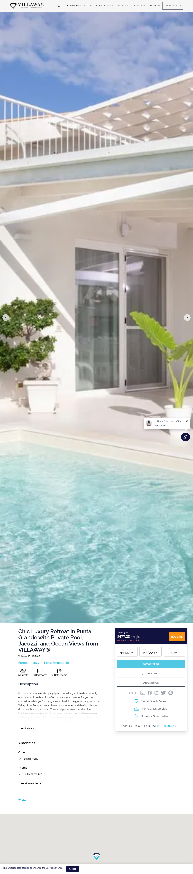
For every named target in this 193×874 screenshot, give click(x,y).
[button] (5, 317)
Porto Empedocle (56, 663)
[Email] (142, 692)
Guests (171, 649)
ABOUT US (155, 6)
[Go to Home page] (27, 6)
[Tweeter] (163, 692)
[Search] (59, 6)
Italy (36, 663)
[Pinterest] (170, 692)
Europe (23, 663)
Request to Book (151, 664)
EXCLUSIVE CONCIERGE (101, 6)
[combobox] (174, 653)
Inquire (177, 636)
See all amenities (29, 783)
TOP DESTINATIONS (76, 6)
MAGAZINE (123, 6)
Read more (26, 728)
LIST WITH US (139, 6)
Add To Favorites (153, 673)
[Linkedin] (156, 693)
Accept (72, 868)
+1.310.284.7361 (168, 726)
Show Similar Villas (151, 683)
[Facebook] (150, 693)
